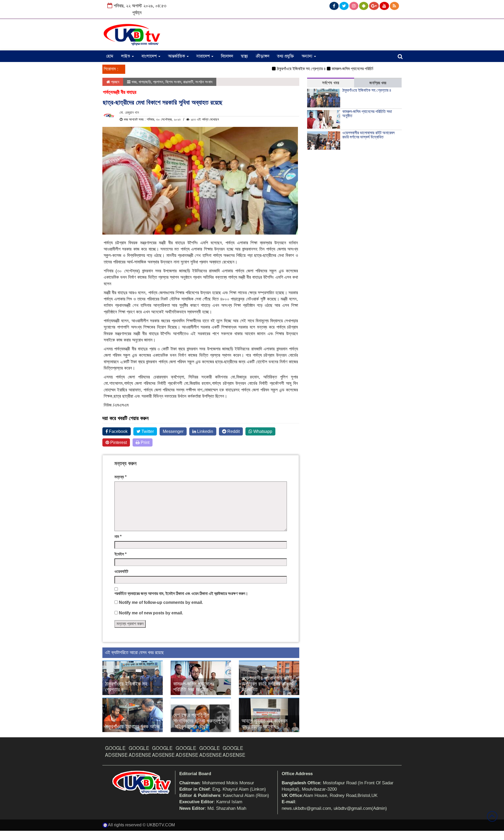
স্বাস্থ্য (244, 56)
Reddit (233, 431)
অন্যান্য (307, 56)
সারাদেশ (203, 56)
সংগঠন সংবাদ (203, 82)
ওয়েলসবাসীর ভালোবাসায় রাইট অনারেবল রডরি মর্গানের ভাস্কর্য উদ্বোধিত (267, 683)
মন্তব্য (120, 477)
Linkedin (204, 431)
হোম (109, 56)
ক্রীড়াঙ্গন (262, 56)
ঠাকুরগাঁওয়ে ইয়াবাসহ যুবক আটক (132, 726)
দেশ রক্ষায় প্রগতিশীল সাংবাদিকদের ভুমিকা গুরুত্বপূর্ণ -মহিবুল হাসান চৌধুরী (198, 720)
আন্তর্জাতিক (177, 56)
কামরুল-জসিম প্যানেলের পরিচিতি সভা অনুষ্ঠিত (347, 68)
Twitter (147, 431)
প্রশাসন (158, 82)
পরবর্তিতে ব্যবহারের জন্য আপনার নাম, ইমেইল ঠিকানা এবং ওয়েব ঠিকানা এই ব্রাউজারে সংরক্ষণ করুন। (181, 593)
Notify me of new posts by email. (151, 613)
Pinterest (118, 442)
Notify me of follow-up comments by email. (161, 602)
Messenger (173, 431)
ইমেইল (120, 554)
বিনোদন (227, 56)
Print (144, 442)
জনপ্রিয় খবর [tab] (377, 83)
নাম (118, 536)
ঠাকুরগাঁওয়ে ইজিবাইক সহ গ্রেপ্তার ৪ (286, 68)
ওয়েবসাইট (121, 571)
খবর (134, 82)
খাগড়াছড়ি (145, 82)
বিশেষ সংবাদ (173, 82)
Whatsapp (262, 431)
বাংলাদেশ (149, 56)
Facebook (118, 431)
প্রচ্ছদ (114, 82)
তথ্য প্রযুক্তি (285, 56)
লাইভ (126, 56)
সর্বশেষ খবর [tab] (330, 82)
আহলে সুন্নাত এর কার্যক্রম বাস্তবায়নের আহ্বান (264, 723)
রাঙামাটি (188, 82)
